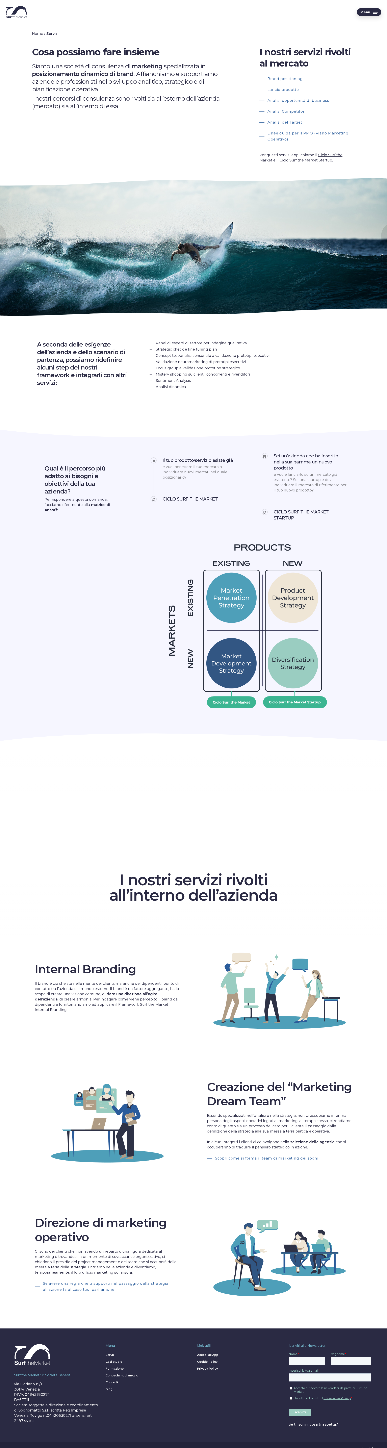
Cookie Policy (207, 1362)
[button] (369, 12)
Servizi (110, 1355)
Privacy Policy (207, 1368)
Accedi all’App (207, 1355)
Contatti (112, 1382)
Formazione (115, 1368)
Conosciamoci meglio (122, 1375)
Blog (109, 1389)
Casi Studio (114, 1362)
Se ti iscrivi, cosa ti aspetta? (313, 1424)
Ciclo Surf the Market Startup (306, 160)
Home (37, 33)
